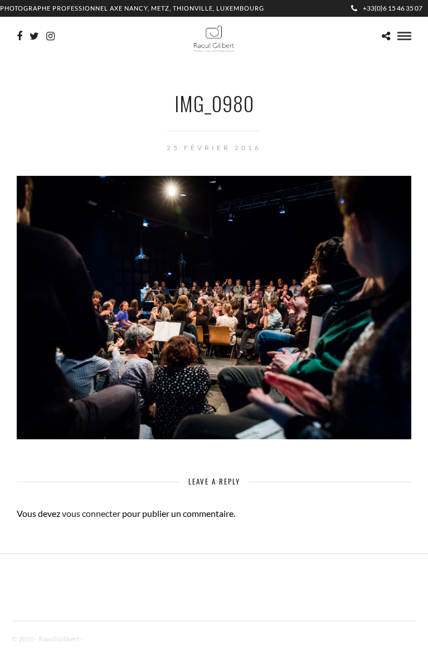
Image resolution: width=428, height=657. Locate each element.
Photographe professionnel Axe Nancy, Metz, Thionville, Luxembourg (132, 8)
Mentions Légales (109, 639)
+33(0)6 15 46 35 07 (392, 8)
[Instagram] (50, 36)
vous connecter (91, 513)
